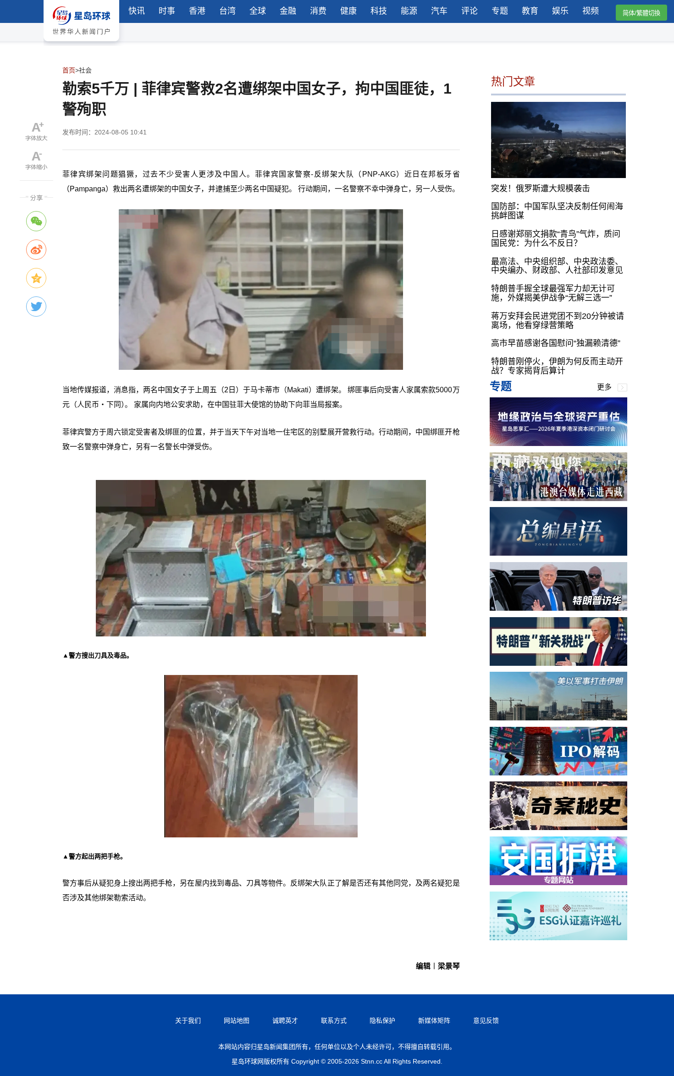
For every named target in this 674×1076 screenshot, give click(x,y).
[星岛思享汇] (558, 443)
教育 (530, 11)
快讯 (136, 11)
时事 (167, 11)
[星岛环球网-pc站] (81, 43)
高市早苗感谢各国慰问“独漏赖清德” (555, 343)
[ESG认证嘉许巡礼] (558, 938)
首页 (68, 70)
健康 (348, 11)
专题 (500, 11)
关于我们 (188, 1020)
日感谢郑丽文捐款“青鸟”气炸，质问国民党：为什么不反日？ (555, 238)
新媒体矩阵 (434, 1020)
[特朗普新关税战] (558, 663)
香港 (197, 11)
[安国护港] (558, 882)
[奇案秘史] (558, 827)
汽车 (439, 11)
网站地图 (236, 1020)
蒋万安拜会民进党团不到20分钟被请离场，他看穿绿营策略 (557, 321)
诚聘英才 (285, 1020)
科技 (378, 11)
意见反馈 (486, 1020)
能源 (409, 11)
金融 (288, 11)
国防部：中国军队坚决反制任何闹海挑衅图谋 (557, 211)
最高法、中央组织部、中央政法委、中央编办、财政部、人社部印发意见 (557, 265)
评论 (469, 11)
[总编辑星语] (558, 553)
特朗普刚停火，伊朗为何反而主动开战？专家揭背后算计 (557, 366)
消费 (318, 11)
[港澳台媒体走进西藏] (558, 498)
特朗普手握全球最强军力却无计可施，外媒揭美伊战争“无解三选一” (553, 293)
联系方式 (334, 1020)
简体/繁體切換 (641, 13)
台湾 (227, 11)
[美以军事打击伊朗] (558, 718)
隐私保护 (382, 1020)
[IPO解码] (558, 773)
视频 (590, 11)
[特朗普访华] (558, 608)
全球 (257, 11)
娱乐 (560, 11)
